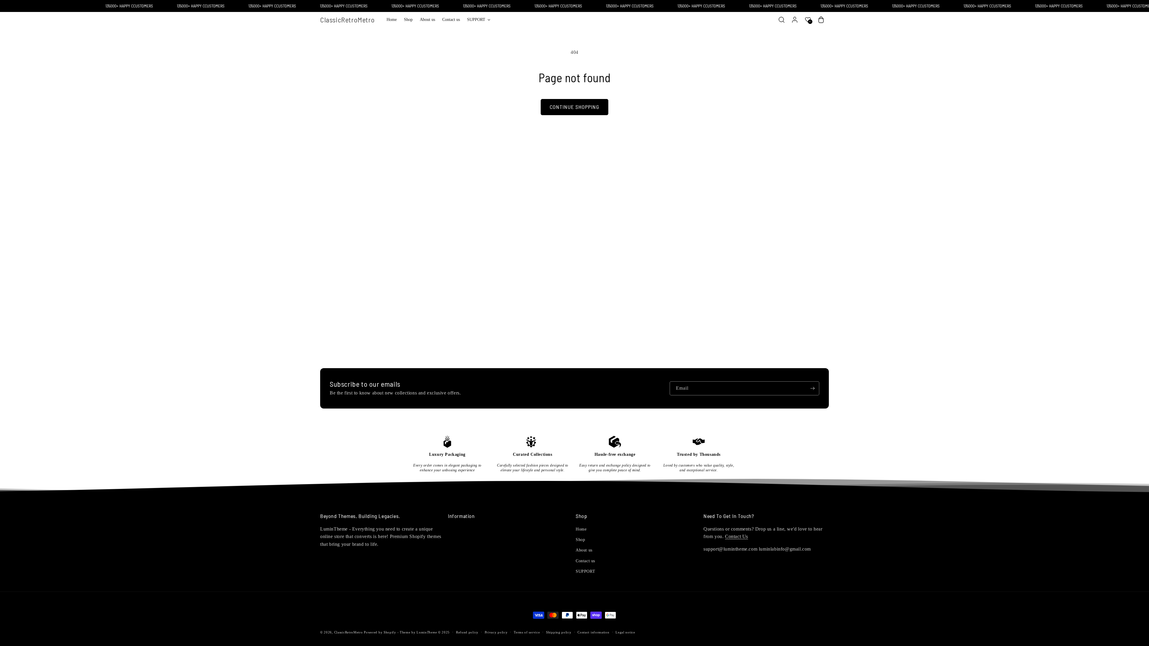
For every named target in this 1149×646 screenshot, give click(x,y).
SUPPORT (585, 571)
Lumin (427, 632)
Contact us (585, 561)
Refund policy (467, 632)
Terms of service (527, 632)
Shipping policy (559, 632)
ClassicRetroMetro (348, 632)
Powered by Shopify (380, 632)
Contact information (593, 632)
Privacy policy (496, 632)
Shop (580, 539)
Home (581, 529)
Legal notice (625, 632)
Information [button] (461, 516)
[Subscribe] (812, 388)
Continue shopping (574, 106)
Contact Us (736, 536)
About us (584, 550)
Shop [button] (581, 516)
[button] (478, 19)
